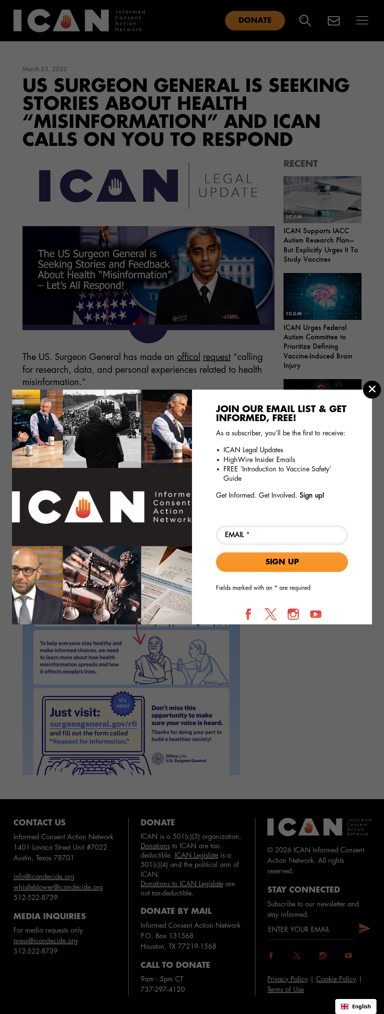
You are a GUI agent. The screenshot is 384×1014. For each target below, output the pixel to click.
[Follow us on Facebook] (248, 614)
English (361, 1006)
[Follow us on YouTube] (316, 614)
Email (237, 534)
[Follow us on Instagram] (293, 614)
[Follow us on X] (270, 614)
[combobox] (355, 1006)
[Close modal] (372, 390)
